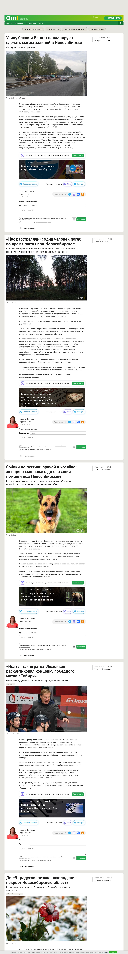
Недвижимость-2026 (97, 29)
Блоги (41, 23)
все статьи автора (24, 196)
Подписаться (78, 155)
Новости (9, 23)
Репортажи (19, 23)
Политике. (105, 952)
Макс (69, 184)
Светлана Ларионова (102, 242)
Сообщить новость (30, 184)
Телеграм (80, 184)
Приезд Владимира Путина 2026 (74, 29)
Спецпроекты (31, 23)
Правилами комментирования (43, 222)
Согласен (113, 952)
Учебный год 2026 (53, 29)
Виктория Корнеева (102, 40)
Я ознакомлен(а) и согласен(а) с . (36, 222)
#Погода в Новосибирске (14, 894)
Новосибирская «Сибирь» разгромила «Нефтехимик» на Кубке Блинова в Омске (39, 808)
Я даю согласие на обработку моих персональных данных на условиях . (42, 218)
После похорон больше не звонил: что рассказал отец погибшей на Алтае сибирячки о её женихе (38, 596)
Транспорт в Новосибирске (33, 29)
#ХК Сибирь (10, 684)
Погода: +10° (97, 18)
